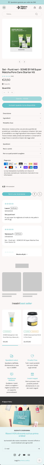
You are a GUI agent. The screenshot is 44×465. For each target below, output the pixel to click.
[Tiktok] (19, 454)
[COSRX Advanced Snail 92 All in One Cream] (32, 319)
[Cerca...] (36, 14)
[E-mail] (28, 454)
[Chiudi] (41, 408)
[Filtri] (34, 194)
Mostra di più (21, 254)
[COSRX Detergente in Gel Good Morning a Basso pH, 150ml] (11, 319)
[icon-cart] (39, 7)
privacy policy (25, 460)
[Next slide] (24, 61)
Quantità (6, 88)
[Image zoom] (22, 39)
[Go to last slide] (19, 61)
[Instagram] (14, 454)
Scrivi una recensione (16, 194)
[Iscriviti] (38, 448)
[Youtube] (24, 454)
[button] (22, 98)
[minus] (4, 92)
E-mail (7, 449)
